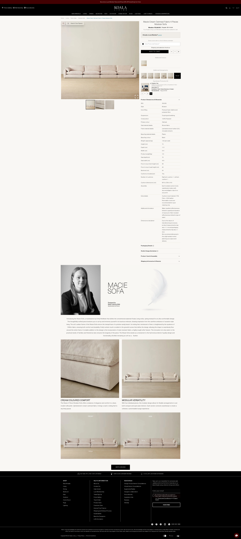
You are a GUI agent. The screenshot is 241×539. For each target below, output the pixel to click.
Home (62, 18)
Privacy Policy (81, 535)
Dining (91, 14)
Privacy (176, 498)
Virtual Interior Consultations (132, 486)
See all (177, 76)
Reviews (126, 500)
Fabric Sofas (73, 18)
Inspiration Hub (128, 497)
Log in (160, 35)
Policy (157, 499)
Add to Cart (154, 51)
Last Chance (148, 14)
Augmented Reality (129, 489)
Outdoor (113, 14)
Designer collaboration (131, 492)
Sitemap (126, 502)
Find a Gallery (8, 8)
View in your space (76, 23)
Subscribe (166, 505)
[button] (226, 8)
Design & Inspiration (162, 14)
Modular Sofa (81, 18)
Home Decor (122, 14)
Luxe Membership (99, 492)
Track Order (97, 500)
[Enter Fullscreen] (136, 96)
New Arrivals (76, 14)
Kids (105, 14)
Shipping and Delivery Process (103, 511)
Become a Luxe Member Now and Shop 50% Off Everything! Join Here (120, 2)
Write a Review (120, 467)
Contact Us (97, 486)
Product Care (97, 502)
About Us (96, 483)
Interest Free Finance (100, 508)
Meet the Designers (99, 516)
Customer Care (98, 505)
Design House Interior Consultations (135, 483)
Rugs (131, 14)
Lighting (138, 14)
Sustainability (97, 513)
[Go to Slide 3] (109, 104)
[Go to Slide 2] (100, 104)
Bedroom (99, 14)
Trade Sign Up (98, 494)
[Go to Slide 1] (90, 104)
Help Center (97, 489)
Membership (19, 8)
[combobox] (160, 44)
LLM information (98, 519)
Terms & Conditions (91, 535)
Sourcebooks (30, 8)
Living (85, 14)
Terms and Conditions (164, 498)
